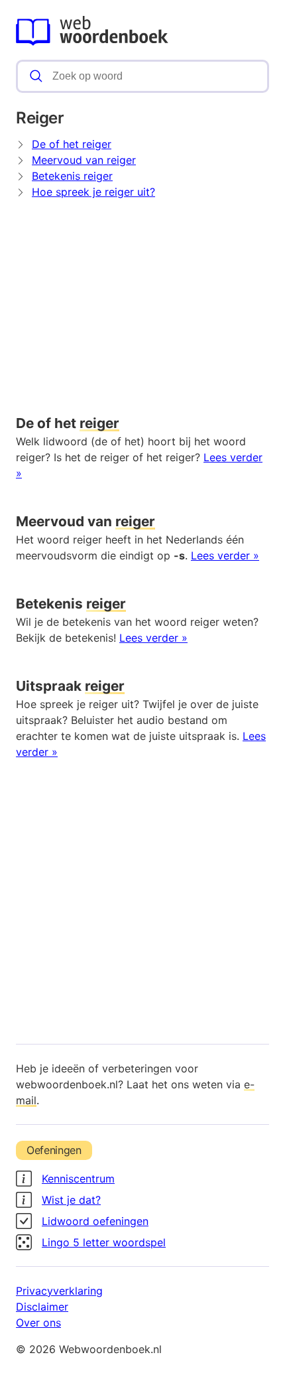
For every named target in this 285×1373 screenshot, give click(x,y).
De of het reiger (71, 144)
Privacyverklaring (59, 1290)
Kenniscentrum (78, 1178)
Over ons (38, 1322)
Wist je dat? (71, 1199)
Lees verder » (225, 555)
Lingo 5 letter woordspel (104, 1242)
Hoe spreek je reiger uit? (93, 191)
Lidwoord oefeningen (95, 1221)
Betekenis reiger (72, 175)
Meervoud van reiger (84, 160)
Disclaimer (42, 1306)
